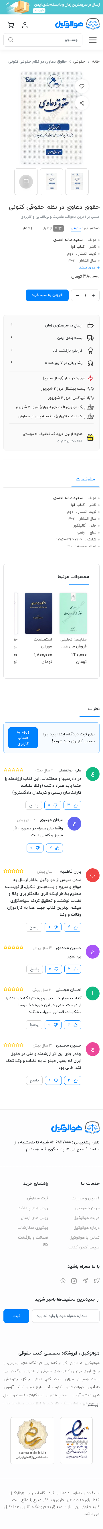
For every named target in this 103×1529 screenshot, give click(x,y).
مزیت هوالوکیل (87, 1218)
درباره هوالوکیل (87, 1228)
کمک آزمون (13, 1387)
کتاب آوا (78, 246)
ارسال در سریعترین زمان (63, 325)
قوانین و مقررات (86, 1198)
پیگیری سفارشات (32, 1228)
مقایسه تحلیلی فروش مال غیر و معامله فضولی (73, 643)
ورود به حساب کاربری (23, 738)
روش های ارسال (34, 1218)
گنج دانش (42, 1379)
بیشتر (92, 1405)
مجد (58, 1379)
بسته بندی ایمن (69, 338)
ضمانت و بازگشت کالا (33, 1241)
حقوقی (79, 61)
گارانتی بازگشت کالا (67, 350)
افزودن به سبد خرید (47, 295)
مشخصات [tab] (85, 479)
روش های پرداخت (33, 1208)
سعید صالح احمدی (68, 240)
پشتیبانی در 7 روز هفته (63, 363)
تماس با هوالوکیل (85, 1237)
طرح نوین (34, 1387)
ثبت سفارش (37, 1198)
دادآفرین (93, 1387)
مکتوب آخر (54, 1387)
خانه (96, 61)
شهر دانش (91, 1395)
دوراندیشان (75, 1387)
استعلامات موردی (43, 643)
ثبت (16, 1316)
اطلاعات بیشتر (71, 441)
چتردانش (11, 1379)
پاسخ (33, 805)
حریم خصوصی (87, 1208)
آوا (79, 1395)
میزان (69, 1379)
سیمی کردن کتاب (84, 1247)
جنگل (26, 1379)
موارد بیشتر (86, 267)
